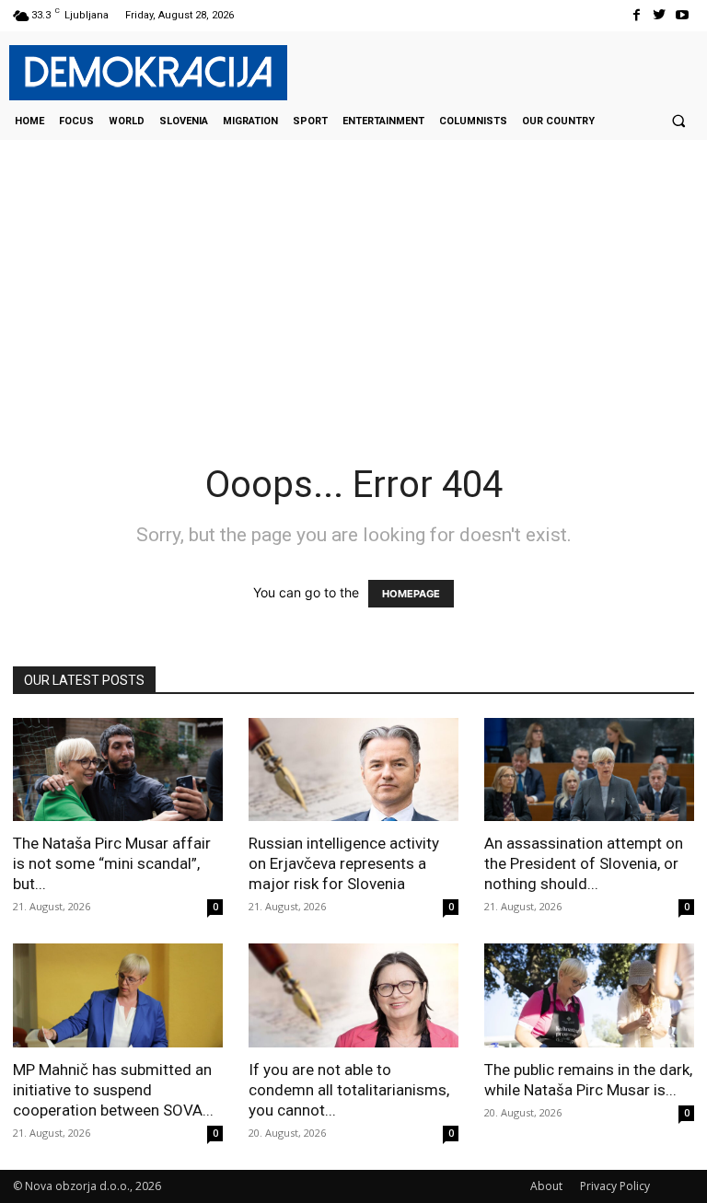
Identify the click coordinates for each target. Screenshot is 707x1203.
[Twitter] (659, 15)
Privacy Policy (615, 1186)
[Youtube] (682, 15)
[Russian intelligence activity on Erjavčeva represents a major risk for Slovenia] (353, 770)
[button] (678, 120)
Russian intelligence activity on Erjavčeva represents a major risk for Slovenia (344, 863)
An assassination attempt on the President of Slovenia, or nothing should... (583, 863)
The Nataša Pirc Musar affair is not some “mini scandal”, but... (112, 863)
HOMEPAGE (411, 593)
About (546, 1186)
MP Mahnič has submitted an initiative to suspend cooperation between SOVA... (113, 1089)
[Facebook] (635, 15)
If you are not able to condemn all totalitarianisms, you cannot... (349, 1089)
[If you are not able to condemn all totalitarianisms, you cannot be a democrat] (353, 995)
